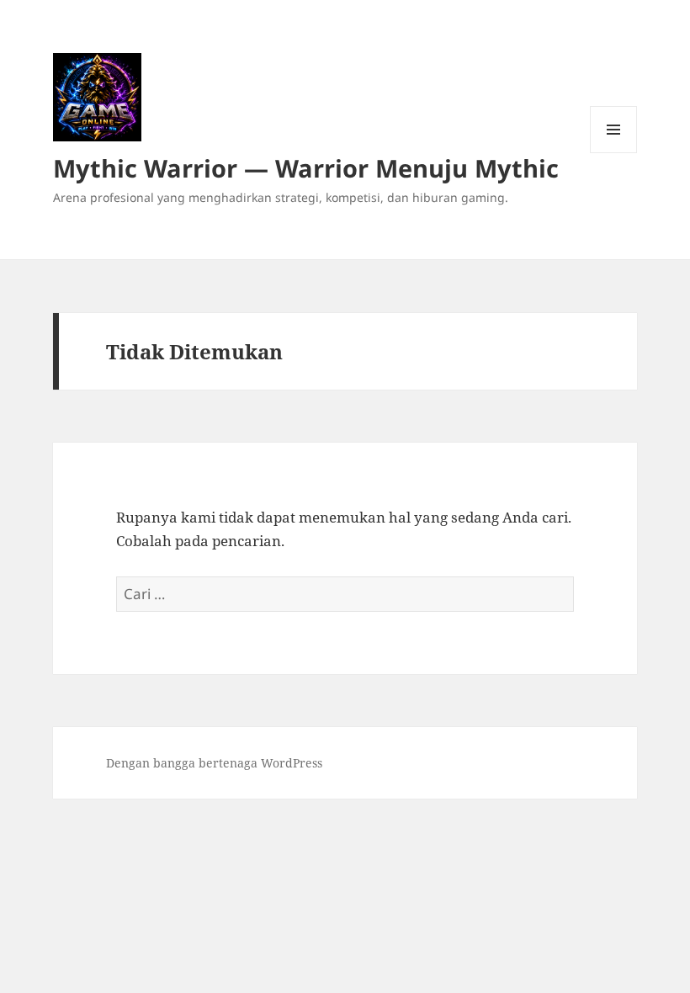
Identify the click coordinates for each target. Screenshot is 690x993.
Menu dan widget (614, 152)
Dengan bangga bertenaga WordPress (214, 763)
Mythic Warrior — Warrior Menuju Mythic (306, 167)
